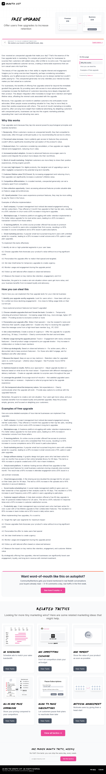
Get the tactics (68, 759)
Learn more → (97, 42)
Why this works (86, 63)
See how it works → (53, 590)
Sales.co (90, 75)
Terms (101, 770)
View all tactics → (53, 733)
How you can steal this (88, 66)
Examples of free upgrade (89, 70)
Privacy (93, 770)
